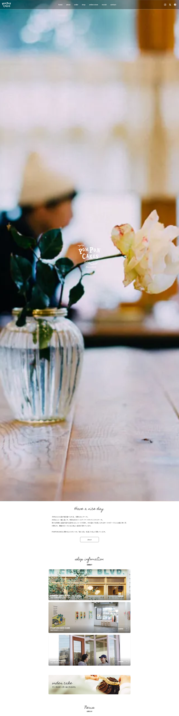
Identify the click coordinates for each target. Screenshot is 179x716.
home (60, 4)
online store (93, 4)
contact (113, 4)
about (68, 4)
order (76, 4)
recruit (104, 4)
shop (83, 4)
